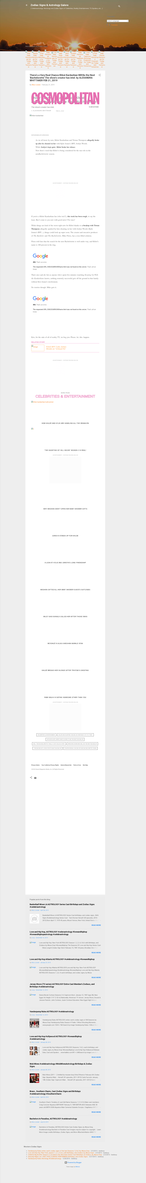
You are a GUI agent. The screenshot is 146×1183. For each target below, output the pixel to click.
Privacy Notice (35, 765)
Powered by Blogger (74, 1162)
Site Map (85, 765)
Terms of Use (77, 765)
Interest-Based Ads (66, 765)
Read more (96, 925)
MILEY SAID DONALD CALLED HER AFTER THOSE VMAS (65, 616)
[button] (99, 75)
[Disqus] (65, 807)
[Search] (119, 7)
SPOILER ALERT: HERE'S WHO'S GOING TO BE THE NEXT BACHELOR (65, 739)
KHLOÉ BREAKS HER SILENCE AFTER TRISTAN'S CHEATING (65, 670)
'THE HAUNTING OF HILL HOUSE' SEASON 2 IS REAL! (65, 450)
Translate (114, 25)
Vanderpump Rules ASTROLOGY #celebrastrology (52, 1011)
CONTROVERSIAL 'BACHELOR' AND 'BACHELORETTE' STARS (80, 748)
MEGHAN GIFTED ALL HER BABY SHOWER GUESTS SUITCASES (65, 589)
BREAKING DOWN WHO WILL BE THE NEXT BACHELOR (82, 743)
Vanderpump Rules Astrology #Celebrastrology (44, 1159)
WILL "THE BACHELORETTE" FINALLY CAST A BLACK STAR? (49, 743)
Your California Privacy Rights (50, 765)
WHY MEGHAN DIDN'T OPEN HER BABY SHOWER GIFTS (65, 509)
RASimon (77, 1166)
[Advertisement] (114, 60)
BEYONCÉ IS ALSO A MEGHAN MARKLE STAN (65, 643)
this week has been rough (77, 216)
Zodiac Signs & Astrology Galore (49, 5)
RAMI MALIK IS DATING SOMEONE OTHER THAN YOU (65, 697)
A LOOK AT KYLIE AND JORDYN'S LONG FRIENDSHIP (65, 562)
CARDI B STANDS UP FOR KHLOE (65, 536)
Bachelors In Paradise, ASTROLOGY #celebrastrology (53, 1119)
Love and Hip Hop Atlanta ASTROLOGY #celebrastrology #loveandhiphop (62, 959)
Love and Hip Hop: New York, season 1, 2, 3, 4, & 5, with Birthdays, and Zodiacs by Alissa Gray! (61, 1153)
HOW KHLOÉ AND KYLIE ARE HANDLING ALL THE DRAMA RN (65, 423)
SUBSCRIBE (94, 107)
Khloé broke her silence (66, 147)
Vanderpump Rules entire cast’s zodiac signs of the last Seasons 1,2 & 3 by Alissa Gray (58, 1151)
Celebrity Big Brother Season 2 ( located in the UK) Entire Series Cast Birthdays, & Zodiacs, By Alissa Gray (65, 1155)
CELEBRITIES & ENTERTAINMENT (65, 396)
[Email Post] (35, 779)
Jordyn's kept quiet (48, 147)
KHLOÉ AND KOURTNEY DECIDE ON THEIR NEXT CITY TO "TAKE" (75, 734)
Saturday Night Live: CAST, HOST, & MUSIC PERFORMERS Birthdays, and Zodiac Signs (58, 1157)
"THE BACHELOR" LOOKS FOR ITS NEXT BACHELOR (47, 748)
